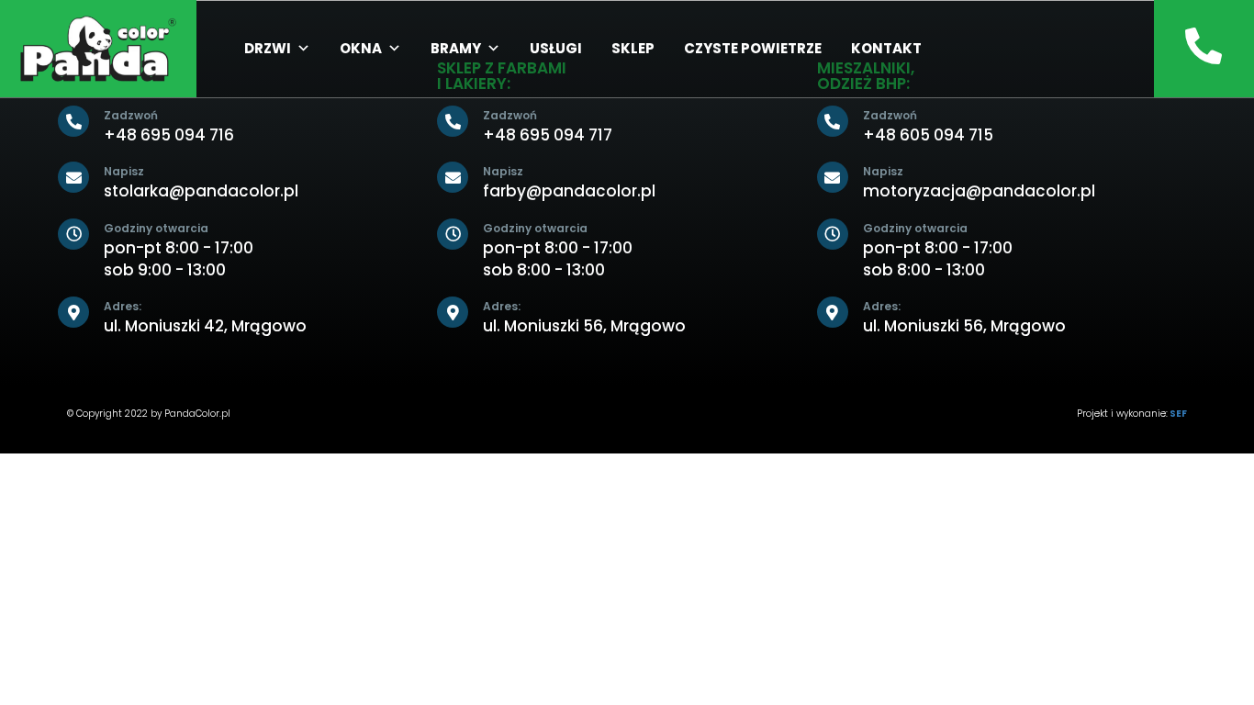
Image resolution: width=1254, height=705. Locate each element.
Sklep (633, 48)
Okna (361, 48)
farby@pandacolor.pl (569, 191)
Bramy (456, 48)
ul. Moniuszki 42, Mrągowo (205, 326)
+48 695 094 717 (547, 135)
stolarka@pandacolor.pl (201, 191)
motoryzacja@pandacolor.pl (979, 191)
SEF (1178, 413)
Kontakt (886, 48)
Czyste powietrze (753, 48)
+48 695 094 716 (169, 135)
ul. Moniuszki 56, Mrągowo (584, 326)
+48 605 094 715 (928, 135)
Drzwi (267, 48)
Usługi (556, 48)
